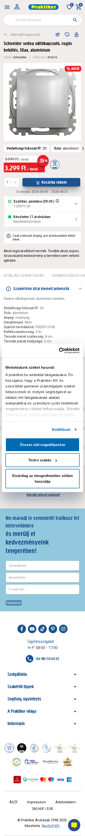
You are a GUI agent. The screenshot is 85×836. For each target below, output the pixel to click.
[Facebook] (21, 629)
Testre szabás (39, 460)
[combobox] (42, 20)
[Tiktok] (42, 629)
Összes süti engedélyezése (42, 444)
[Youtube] (32, 629)
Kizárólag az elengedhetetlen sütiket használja (42, 478)
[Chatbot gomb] (74, 825)
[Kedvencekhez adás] (67, 34)
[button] (57, 204)
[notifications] (76, 34)
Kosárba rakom (54, 182)
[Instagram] (63, 629)
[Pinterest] (53, 629)
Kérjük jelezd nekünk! (43, 495)
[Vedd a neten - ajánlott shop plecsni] (31, 762)
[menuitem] (7, 7)
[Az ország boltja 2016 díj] (60, 748)
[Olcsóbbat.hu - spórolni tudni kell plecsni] (51, 762)
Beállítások (61, 429)
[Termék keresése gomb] (75, 20)
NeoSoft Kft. (51, 826)
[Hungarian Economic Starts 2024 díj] (9, 748)
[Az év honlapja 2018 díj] (34, 748)
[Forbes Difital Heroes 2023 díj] (21, 748)
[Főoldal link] (43, 7)
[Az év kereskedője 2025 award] (67, 762)
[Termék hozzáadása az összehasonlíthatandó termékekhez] (57, 34)
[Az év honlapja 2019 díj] (46, 748)
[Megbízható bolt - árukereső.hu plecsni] (16, 762)
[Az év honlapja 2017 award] (74, 748)
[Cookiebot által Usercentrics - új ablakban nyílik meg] (60, 351)
